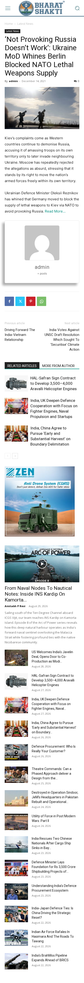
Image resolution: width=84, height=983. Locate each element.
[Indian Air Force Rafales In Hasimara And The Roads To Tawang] (16, 937)
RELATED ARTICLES (22, 366)
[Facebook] (9, 301)
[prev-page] (7, 456)
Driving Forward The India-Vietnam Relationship (20, 335)
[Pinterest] (30, 301)
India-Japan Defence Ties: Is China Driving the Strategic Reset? (52, 912)
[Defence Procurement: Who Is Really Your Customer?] (16, 752)
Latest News (25, 24)
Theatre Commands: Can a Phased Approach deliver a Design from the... (51, 773)
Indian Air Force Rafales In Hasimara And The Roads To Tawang (53, 936)
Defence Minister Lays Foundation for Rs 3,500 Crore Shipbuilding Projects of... (54, 866)
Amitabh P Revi (15, 606)
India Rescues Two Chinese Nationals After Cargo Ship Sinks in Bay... (52, 843)
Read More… (55, 211)
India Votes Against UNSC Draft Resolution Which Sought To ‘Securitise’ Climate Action (62, 340)
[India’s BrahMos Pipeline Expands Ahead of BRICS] (16, 961)
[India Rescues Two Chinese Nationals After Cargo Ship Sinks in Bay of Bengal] (16, 844)
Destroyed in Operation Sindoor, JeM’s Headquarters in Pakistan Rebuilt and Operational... (55, 797)
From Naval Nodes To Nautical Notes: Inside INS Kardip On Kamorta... (38, 594)
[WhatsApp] (41, 301)
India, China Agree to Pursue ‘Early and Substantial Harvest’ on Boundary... (54, 727)
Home (9, 24)
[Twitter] (20, 301)
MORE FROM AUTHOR (58, 366)
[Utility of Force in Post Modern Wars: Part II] (16, 822)
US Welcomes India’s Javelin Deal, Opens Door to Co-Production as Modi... (52, 656)
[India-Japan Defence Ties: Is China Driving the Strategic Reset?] (16, 914)
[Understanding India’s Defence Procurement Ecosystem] (16, 891)
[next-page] (15, 456)
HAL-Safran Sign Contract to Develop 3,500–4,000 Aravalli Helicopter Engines (53, 383)
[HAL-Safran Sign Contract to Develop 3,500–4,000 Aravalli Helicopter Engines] (16, 383)
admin (13, 81)
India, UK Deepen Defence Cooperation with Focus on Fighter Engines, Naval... (51, 703)
